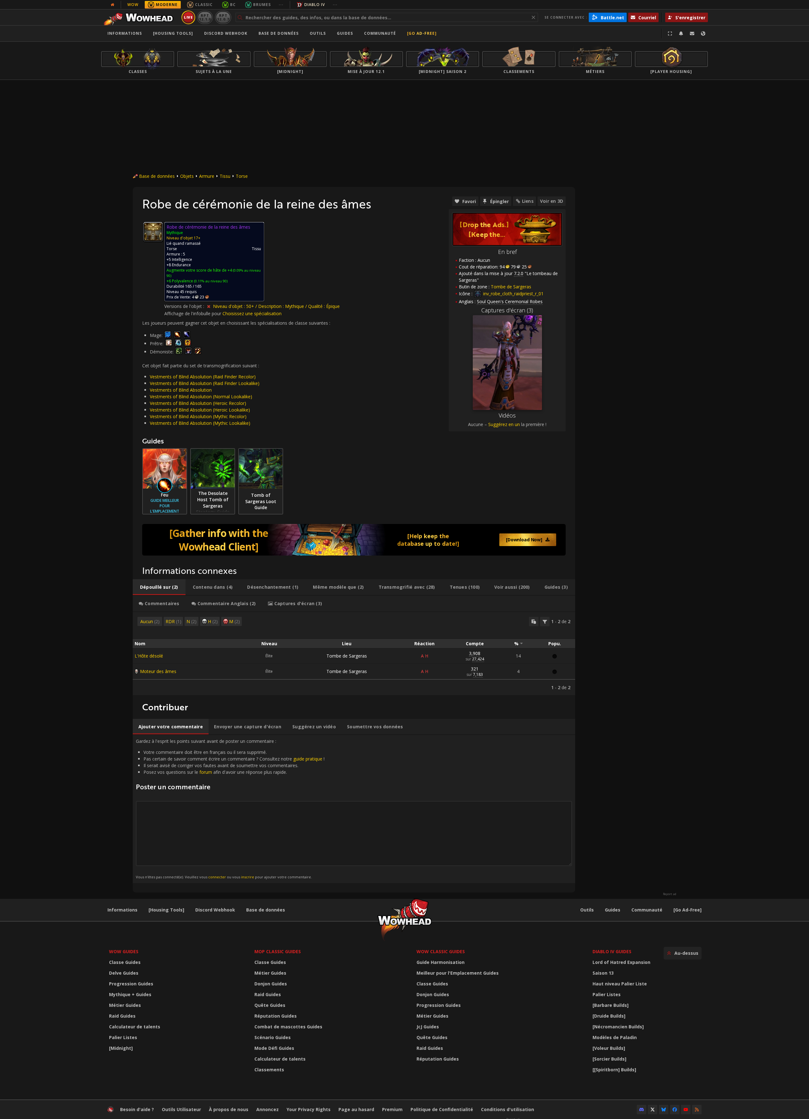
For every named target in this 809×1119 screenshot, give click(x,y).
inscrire (247, 877)
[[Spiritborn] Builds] (614, 1070)
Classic (204, 4)
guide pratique (307, 759)
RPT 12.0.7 (223, 17)
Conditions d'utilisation (507, 1109)
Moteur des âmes (158, 671)
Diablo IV (314, 4)
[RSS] (697, 1109)
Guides (345, 33)
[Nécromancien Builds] (618, 1027)
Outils (587, 910)
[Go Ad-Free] (422, 33)
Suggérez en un (504, 424)
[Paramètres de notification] (681, 33)
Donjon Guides (270, 984)
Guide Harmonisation (441, 962)
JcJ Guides (428, 1027)
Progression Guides (131, 984)
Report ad (669, 894)
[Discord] (641, 1109)
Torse (242, 176)
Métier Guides (125, 1005)
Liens (527, 201)
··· (281, 4)
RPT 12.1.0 (205, 17)
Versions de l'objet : (184, 306)
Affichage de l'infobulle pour (193, 313)
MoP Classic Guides (277, 951)
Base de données (279, 33)
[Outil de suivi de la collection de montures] (354, 540)
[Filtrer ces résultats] (545, 621)
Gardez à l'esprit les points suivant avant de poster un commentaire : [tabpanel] (230, 808)
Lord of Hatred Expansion (621, 962)
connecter (217, 877)
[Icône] (153, 232)
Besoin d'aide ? (137, 1109)
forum (205, 772)
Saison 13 (603, 973)
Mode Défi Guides (274, 1048)
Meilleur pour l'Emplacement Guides (458, 973)
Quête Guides (269, 1005)
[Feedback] (692, 33)
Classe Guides (125, 962)
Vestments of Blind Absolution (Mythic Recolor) (198, 416)
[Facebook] (674, 1109)
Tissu (225, 176)
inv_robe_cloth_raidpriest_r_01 (513, 294)
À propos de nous (228, 1109)
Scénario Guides (272, 1037)
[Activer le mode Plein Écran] (670, 33)
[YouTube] (685, 1109)
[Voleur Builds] (609, 1048)
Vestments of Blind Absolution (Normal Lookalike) (201, 397)
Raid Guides (122, 1016)
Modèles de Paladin (615, 1037)
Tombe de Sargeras (346, 656)
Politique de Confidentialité (442, 1109)
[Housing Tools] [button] (173, 33)
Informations (124, 33)
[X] (652, 1109)
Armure (206, 176)
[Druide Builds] (609, 1016)
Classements (269, 1070)
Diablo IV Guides (612, 951)
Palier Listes (123, 1037)
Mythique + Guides (130, 994)
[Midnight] (121, 1048)
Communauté (380, 33)
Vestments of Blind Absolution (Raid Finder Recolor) (203, 377)
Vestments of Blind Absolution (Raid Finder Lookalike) (204, 383)
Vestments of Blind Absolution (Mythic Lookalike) (200, 423)
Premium (392, 1109)
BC (233, 4)
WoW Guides (123, 951)
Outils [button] (318, 33)
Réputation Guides (275, 1016)
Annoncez (267, 1109)
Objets (187, 176)
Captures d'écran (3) (507, 310)
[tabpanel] (354, 653)
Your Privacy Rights (309, 1109)
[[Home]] (140, 17)
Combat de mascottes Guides (288, 1027)
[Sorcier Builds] (609, 1059)
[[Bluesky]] (663, 1109)
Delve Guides (123, 973)
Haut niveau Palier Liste (620, 984)
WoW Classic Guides (441, 951)
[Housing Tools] (166, 910)
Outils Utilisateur (181, 1109)
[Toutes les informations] (112, 5)
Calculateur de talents (134, 1027)
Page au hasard (356, 1109)
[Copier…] (533, 621)
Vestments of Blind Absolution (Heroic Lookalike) (200, 410)
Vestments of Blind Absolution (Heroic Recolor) (198, 403)
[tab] (159, 587)
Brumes (262, 4)
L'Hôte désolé (149, 656)
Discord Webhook (225, 33)
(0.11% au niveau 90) (210, 281)
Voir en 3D (551, 201)
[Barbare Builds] (611, 1005)
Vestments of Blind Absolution (181, 390)
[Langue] (703, 33)
